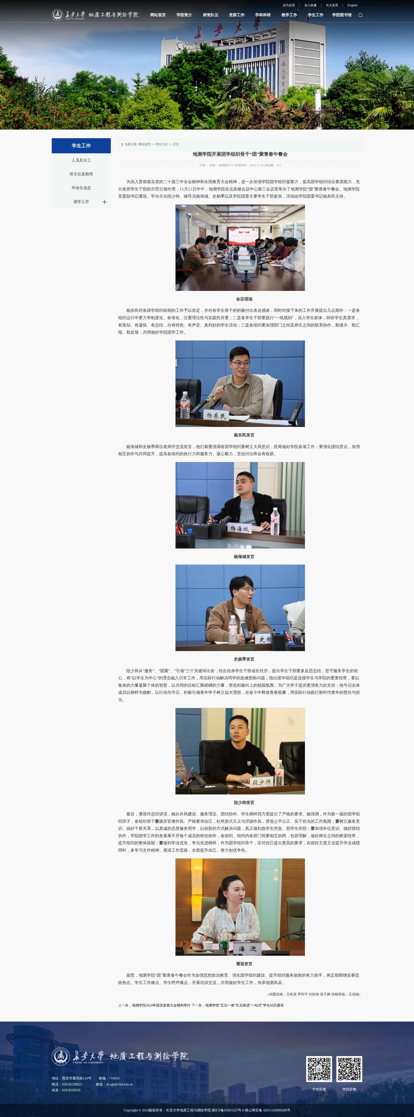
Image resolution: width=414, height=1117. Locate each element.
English (353, 5)
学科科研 (263, 15)
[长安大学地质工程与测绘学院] (120, 1056)
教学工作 (289, 15)
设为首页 (289, 5)
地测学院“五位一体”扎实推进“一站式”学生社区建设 (244, 1005)
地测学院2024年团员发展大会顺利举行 (161, 1005)
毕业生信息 (81, 188)
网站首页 (158, 15)
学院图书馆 (342, 15)
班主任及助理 (81, 174)
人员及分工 (81, 160)
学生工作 (315, 15)
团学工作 (81, 202)
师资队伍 (210, 15)
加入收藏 (310, 5)
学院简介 (184, 15)
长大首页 (332, 5)
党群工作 (237, 15)
